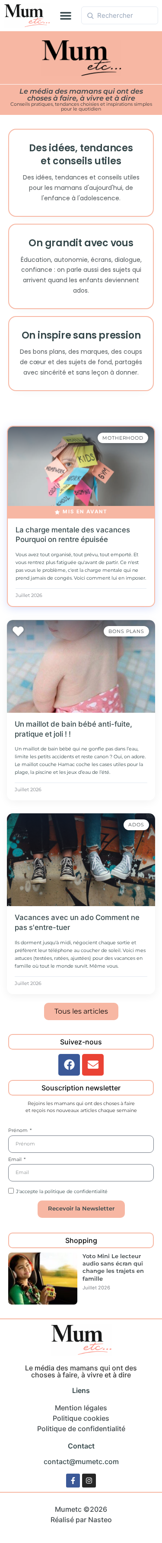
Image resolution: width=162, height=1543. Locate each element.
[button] (66, 16)
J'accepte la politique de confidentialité (62, 1191)
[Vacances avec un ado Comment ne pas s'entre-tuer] (81, 859)
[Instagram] (89, 1481)
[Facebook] (69, 1065)
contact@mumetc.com (81, 1461)
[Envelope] (93, 1065)
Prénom (18, 1130)
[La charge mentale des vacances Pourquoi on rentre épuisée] (81, 473)
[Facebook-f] (73, 1481)
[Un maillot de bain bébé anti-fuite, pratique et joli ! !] (81, 666)
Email (15, 1159)
